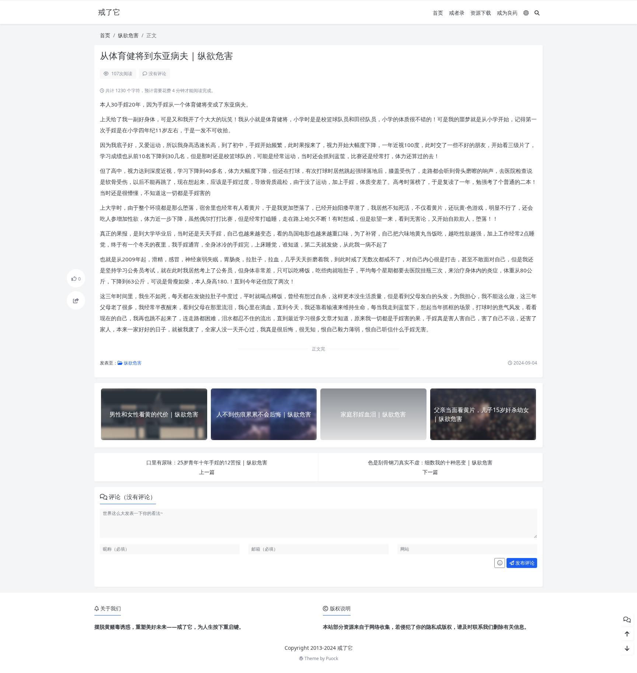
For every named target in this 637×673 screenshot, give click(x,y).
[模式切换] (526, 13)
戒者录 (456, 12)
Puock (332, 658)
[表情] (499, 563)
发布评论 (524, 562)
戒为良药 (507, 12)
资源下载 (480, 12)
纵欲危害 (128, 35)
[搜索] (537, 13)
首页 (438, 12)
